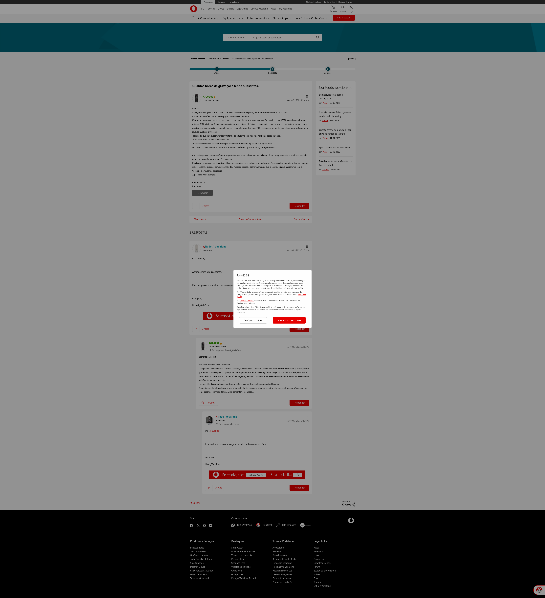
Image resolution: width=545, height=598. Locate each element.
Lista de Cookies (247, 301)
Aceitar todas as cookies (289, 320)
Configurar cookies (253, 320)
